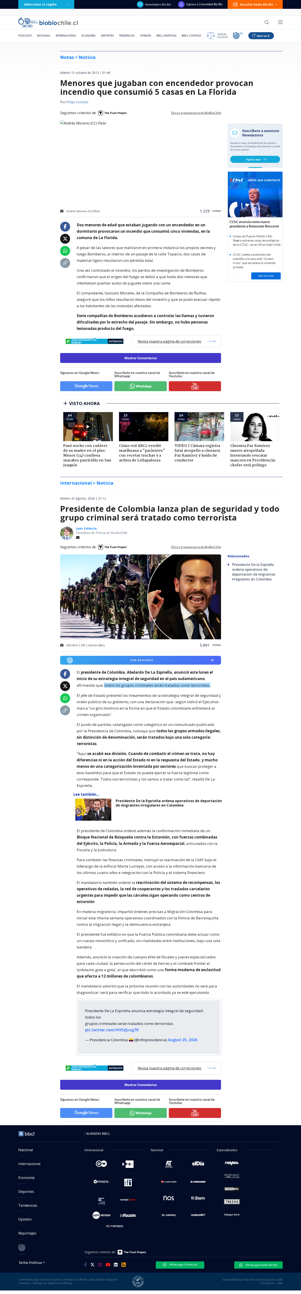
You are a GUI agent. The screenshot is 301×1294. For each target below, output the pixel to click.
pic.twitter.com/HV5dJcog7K (112, 1029)
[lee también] (94, 810)
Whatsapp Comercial (183, 1264)
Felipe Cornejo (77, 102)
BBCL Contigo (191, 35)
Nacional (43, 35)
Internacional (66, 35)
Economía (89, 35)
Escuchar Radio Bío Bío (256, 4)
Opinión (145, 35)
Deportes (107, 35)
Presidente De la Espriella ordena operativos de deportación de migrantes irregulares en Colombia (169, 803)
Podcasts (25, 35)
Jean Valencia (86, 528)
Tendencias (127, 35)
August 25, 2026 (182, 1039)
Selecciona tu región (40, 4)
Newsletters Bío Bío (158, 4)
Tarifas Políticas (30, 1262)
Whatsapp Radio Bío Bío (261, 1265)
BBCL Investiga (166, 35)
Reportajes (27, 1233)
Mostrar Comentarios (140, 358)
